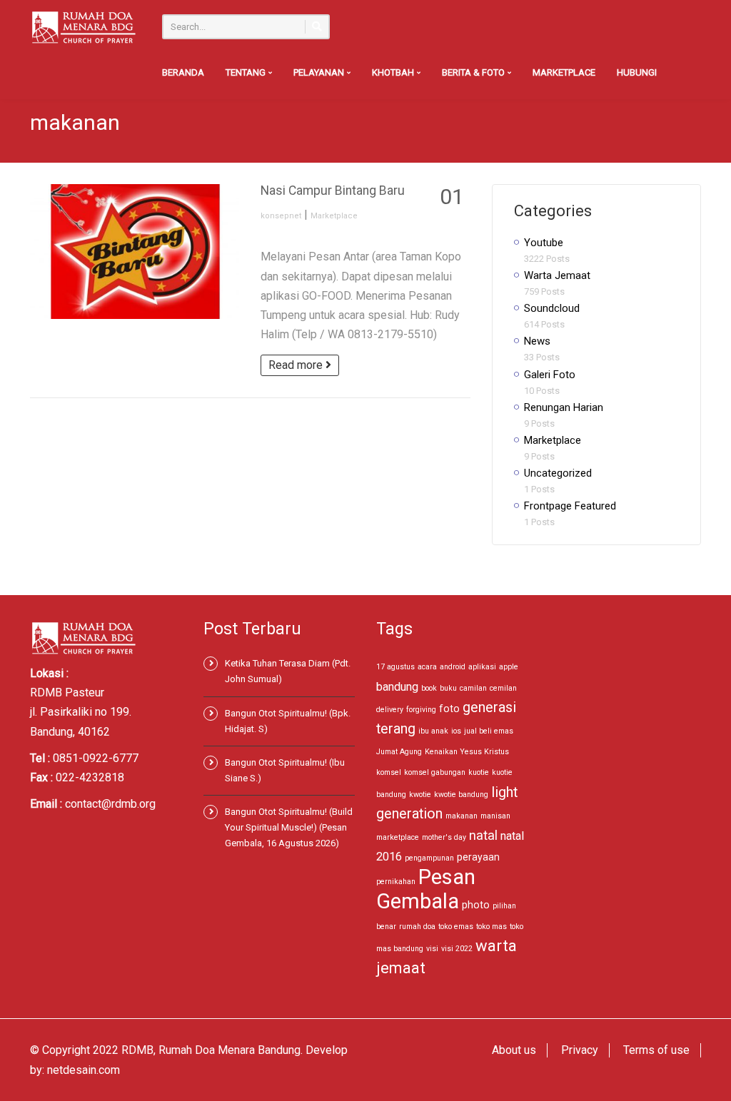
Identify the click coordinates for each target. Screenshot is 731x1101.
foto (449, 708)
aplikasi (482, 666)
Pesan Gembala (425, 889)
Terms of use (656, 1050)
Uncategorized (558, 473)
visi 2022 (457, 948)
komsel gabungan (434, 772)
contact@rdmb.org (110, 804)
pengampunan (429, 858)
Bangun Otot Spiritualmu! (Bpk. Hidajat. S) (288, 721)
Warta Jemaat (557, 275)
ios (456, 731)
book (429, 688)
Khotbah (394, 72)
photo (476, 904)
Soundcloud (552, 308)
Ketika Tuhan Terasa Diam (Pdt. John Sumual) (288, 671)
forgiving (421, 709)
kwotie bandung (461, 794)
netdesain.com (83, 1070)
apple (508, 666)
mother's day (444, 837)
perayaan (478, 857)
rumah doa (417, 926)
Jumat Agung (399, 751)
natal (483, 835)
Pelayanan (319, 72)
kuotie (478, 772)
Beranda (183, 72)
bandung (397, 687)
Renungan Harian (563, 407)
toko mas (491, 926)
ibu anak (433, 731)
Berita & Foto (474, 72)
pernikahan (395, 881)
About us (514, 1050)
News (537, 341)
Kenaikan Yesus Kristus (467, 751)
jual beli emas (488, 731)
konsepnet (281, 215)
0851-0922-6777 (95, 758)
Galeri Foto (549, 374)
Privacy (579, 1050)
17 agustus (395, 666)
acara (427, 666)
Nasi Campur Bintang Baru (333, 190)
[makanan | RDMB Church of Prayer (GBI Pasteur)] (83, 27)
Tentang (247, 72)
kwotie (420, 794)
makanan (461, 816)
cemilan (503, 688)
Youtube (543, 242)
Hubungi (637, 72)
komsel (388, 772)
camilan (473, 688)
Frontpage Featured (570, 505)
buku (448, 688)
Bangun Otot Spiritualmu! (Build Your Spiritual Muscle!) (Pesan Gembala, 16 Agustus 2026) (289, 827)
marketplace (397, 837)
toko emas (455, 926)
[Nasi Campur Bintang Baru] (134, 251)
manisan (495, 816)
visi (432, 948)
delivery (389, 709)
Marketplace (564, 72)
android (452, 666)
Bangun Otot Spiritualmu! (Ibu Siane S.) (285, 770)
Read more (297, 365)
